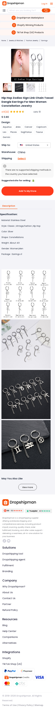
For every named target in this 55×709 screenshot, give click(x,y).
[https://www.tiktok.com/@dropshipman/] (4, 541)
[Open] (47, 145)
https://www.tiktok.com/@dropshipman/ (5, 541)
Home (3, 40)
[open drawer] (51, 4)
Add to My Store (27, 191)
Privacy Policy (25, 705)
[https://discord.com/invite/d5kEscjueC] (8, 541)
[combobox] (29, 145)
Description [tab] (8, 205)
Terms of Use (9, 705)
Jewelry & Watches (16, 40)
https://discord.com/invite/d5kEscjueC (9, 541)
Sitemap (38, 705)
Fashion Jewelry (32, 40)
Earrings (44, 40)
